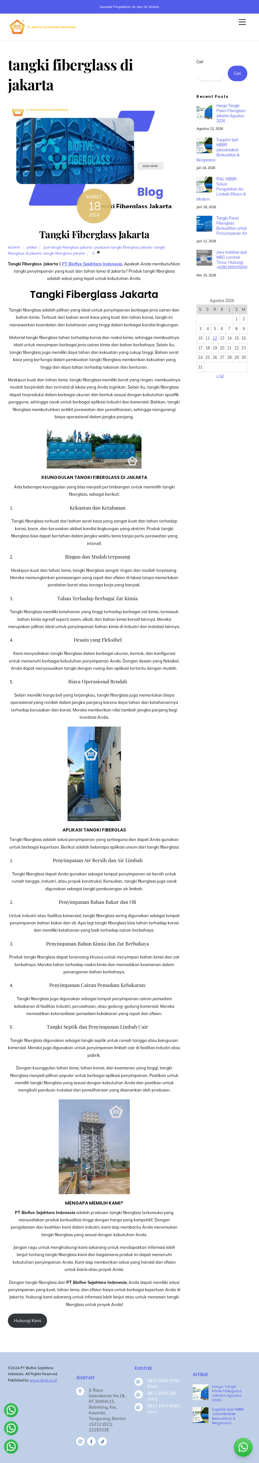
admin (14, 247)
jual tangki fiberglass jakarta (68, 247)
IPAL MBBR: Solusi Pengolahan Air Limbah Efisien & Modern (220, 189)
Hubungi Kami (27, 1320)
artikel (32, 247)
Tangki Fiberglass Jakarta (94, 234)
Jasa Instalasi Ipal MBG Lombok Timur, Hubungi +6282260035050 (231, 260)
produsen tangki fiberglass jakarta (123, 247)
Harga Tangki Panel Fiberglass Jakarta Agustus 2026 (230, 113)
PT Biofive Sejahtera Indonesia (92, 263)
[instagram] (80, 1441)
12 (215, 338)
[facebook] (91, 1441)
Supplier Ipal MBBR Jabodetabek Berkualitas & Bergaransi (217, 149)
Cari (199, 61)
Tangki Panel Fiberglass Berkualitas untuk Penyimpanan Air (231, 226)
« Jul (220, 375)
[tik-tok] (102, 1441)
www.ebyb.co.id (43, 1380)
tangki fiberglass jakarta (64, 253)
